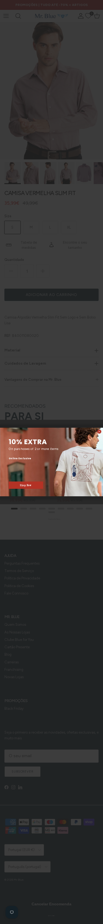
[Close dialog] (99, 431)
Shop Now (26, 485)
